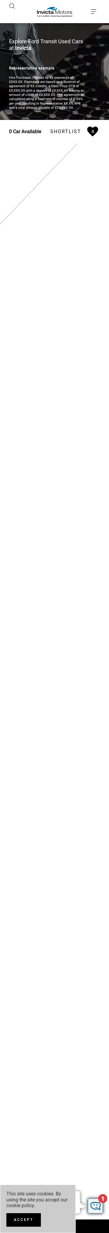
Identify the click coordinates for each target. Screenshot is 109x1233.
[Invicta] (54, 11)
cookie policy (20, 1205)
